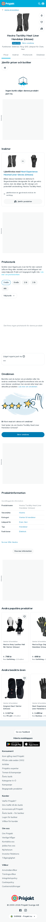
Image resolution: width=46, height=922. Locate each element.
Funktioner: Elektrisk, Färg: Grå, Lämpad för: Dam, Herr (23, 47)
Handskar (23, 527)
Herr (26, 522)
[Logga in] (42, 3)
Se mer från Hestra (10, 542)
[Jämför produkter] (41, 29)
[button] (41, 15)
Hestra (22, 513)
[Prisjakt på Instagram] (25, 910)
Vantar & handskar (11, 10)
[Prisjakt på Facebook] (20, 910)
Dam (21, 522)
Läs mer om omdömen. (28, 386)
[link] (23, 179)
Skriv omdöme (28, 43)
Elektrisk (22, 531)
